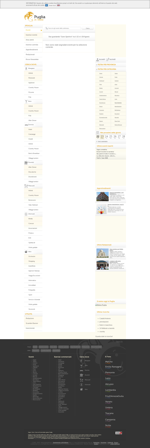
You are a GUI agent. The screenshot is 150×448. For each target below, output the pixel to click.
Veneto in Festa (114, 403)
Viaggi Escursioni (34, 275)
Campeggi (31, 134)
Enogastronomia (103, 117)
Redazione (30, 318)
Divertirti (87, 375)
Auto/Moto (31, 266)
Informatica (32, 280)
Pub (29, 97)
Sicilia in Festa (114, 426)
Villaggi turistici (33, 158)
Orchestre (31, 256)
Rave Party (117, 121)
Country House (33, 87)
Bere (86, 365)
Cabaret (116, 80)
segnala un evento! (84, 437)
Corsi (116, 99)
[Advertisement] (110, 37)
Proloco (31, 233)
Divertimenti (32, 177)
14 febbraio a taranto (106, 328)
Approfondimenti (32, 49)
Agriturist (31, 83)
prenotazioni (103, 322)
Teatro (116, 73)
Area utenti (30, 40)
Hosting (96, 444)
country (102, 331)
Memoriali (101, 124)
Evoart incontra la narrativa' (105, 151)
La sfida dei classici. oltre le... (106, 156)
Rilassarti (87, 380)
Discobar (117, 117)
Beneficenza (102, 102)
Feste (116, 77)
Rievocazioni (102, 128)
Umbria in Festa (114, 408)
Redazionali (30, 54)
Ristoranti (31, 78)
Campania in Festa (114, 420)
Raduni (101, 121)
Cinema (101, 77)
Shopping (31, 261)
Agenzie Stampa (33, 271)
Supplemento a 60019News (60, 442)
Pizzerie (31, 92)
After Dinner (32, 120)
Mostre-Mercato (118, 124)
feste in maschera (105, 325)
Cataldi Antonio (105, 318)
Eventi (28, 30)
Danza (100, 106)
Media (30, 219)
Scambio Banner (32, 323)
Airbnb (30, 73)
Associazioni (32, 228)
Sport (30, 295)
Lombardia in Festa (114, 391)
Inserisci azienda (32, 45)
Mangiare (87, 360)
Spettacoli (31, 242)
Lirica (116, 84)
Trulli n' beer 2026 (102, 158)
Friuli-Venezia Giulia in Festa (114, 397)
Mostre (101, 88)
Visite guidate (32, 247)
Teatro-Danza (102, 99)
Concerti (117, 88)
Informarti (87, 384)
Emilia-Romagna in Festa (114, 368)
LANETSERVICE (115, 444)
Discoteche (32, 172)
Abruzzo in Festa (114, 385)
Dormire (87, 370)
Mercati (116, 91)
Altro (86, 389)
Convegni (101, 110)
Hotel (30, 129)
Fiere (100, 84)
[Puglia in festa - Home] (37, 16)
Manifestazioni (118, 106)
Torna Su (119, 341)
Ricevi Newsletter (32, 59)
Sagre (100, 73)
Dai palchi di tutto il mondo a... (106, 154)
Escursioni (117, 113)
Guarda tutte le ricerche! (104, 336)
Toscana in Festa (114, 414)
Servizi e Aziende (34, 299)
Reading (101, 113)
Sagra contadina (102, 149)
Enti (29, 238)
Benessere (32, 200)
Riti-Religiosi (117, 110)
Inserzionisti (30, 328)
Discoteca (117, 95)
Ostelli (30, 139)
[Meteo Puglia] (101, 305)
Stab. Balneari (33, 205)
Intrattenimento (103, 95)
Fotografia (31, 290)
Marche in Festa (114, 362)
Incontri (101, 91)
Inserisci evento (31, 35)
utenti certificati (37, 438)
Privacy (116, 442)
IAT (59, 369)
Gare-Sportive (118, 102)
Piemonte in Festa (114, 374)
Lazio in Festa (114, 379)
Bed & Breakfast (33, 153)
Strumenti (31, 309)
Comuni (31, 223)
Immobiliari (32, 285)
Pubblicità (110, 442)
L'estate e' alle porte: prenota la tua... (115, 261)
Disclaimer (104, 442)
